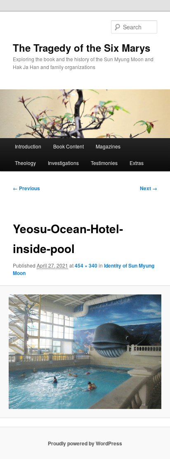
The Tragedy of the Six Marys (81, 48)
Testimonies (104, 162)
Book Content (68, 146)
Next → (148, 188)
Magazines (108, 146)
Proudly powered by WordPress (85, 443)
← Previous (26, 188)
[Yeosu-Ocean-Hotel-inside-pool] (85, 351)
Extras (137, 162)
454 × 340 (86, 265)
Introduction (28, 146)
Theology (25, 162)
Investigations (63, 162)
